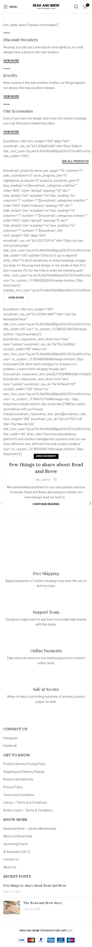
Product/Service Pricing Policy (24, 764)
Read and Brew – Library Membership (29, 828)
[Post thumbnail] (11, 907)
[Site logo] (46, 6)
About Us (9, 867)
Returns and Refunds (18, 779)
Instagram (10, 738)
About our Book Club (17, 836)
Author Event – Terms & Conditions (28, 810)
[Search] (76, 6)
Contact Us (11, 859)
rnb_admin (42, 479)
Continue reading (46, 504)
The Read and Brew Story (42, 903)
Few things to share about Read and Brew (34, 885)
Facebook (10, 745)
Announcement (46, 456)
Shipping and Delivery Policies (24, 772)
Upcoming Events (15, 844)
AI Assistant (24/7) (16, 852)
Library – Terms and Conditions (25, 802)
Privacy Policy (13, 787)
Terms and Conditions (18, 795)
